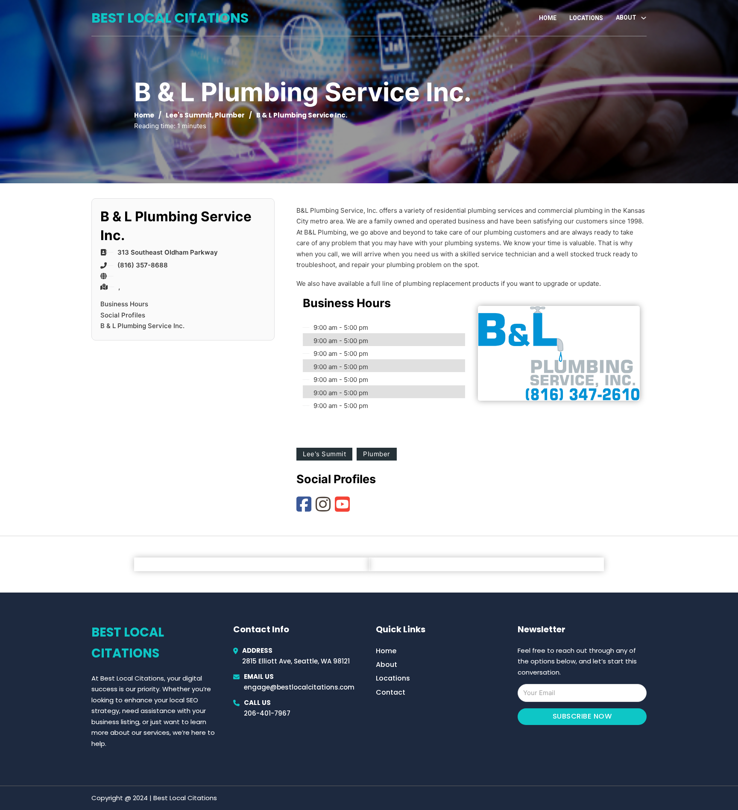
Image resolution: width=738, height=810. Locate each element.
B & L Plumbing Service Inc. (142, 326)
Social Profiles (122, 315)
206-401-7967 (267, 713)
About (386, 664)
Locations (586, 18)
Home (547, 18)
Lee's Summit (189, 115)
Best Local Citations (170, 17)
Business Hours (124, 304)
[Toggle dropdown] (644, 18)
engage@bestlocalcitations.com (299, 687)
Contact (390, 692)
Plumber (230, 115)
